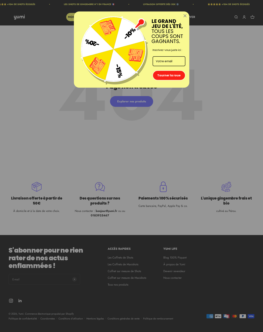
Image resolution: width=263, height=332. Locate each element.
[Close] (185, 15)
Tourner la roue (169, 75)
